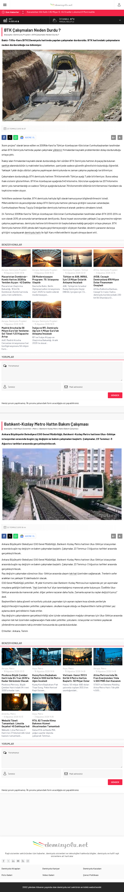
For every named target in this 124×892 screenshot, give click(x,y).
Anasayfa (8, 34)
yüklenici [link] (57, 149)
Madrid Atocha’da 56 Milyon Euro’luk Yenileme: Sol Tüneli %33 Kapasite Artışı (15, 332)
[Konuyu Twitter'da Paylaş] (9, 137)
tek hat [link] (73, 573)
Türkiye (84, 270)
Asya (34, 668)
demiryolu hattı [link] (33, 232)
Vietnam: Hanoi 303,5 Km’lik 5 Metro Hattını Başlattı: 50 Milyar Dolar (76, 678)
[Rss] (23, 861)
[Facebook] (3, 861)
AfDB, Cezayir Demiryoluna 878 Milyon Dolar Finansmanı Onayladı (106, 281)
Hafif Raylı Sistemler (22, 428)
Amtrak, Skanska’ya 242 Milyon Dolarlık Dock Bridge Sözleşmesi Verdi (60, 12)
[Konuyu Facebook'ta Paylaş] (4, 137)
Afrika (96, 270)
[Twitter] (8, 861)
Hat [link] (35, 587)
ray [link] (36, 438)
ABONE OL (30, 137)
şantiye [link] (6, 165)
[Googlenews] (28, 861)
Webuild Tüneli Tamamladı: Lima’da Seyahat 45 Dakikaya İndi (16, 723)
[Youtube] (18, 861)
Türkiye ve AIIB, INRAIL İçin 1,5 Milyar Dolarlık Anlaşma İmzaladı (75, 279)
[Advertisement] (62, 815)
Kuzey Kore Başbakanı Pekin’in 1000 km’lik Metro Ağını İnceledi (46, 678)
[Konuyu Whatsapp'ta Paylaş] (15, 137)
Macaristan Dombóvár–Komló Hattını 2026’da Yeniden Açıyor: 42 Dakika (16, 279)
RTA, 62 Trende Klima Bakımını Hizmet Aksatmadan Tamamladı (46, 723)
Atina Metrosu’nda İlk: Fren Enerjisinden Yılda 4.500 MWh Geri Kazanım (107, 678)
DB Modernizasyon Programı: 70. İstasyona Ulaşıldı (45, 279)
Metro (35, 428)
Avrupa (5, 270)
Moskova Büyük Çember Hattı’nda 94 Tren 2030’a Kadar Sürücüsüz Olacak (15, 678)
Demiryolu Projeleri (22, 34)
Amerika (5, 714)
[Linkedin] (13, 861)
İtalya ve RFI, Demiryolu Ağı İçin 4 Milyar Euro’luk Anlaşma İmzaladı (45, 330)
